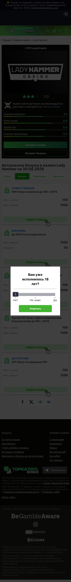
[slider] (15, 294)
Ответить (35, 308)
